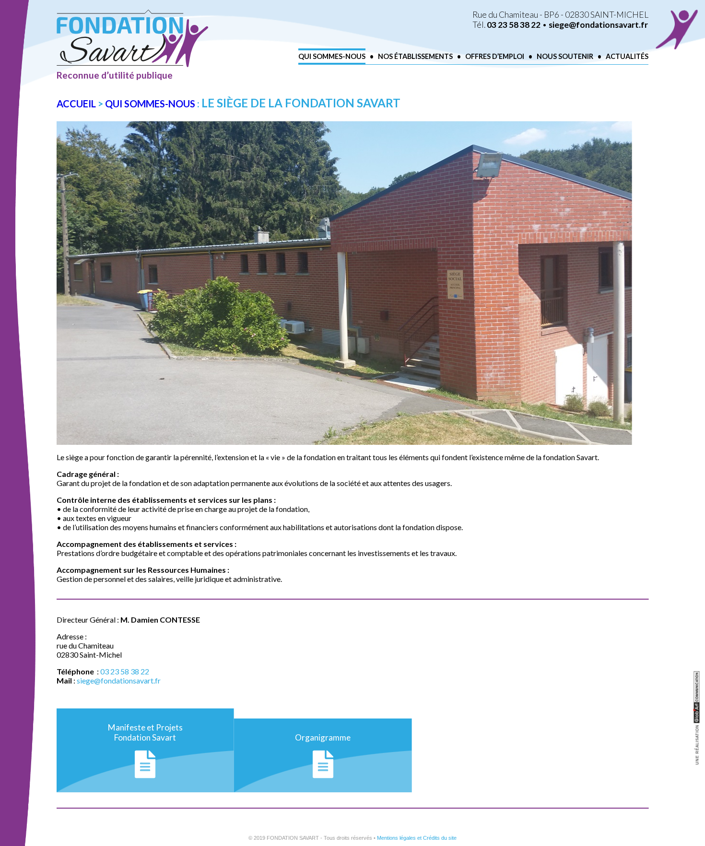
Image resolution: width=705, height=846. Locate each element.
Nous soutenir (565, 56)
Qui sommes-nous (331, 56)
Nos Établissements (415, 56)
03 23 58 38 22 (513, 25)
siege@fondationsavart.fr (598, 25)
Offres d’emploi (494, 56)
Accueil (76, 103)
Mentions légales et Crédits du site (417, 838)
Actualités (627, 56)
